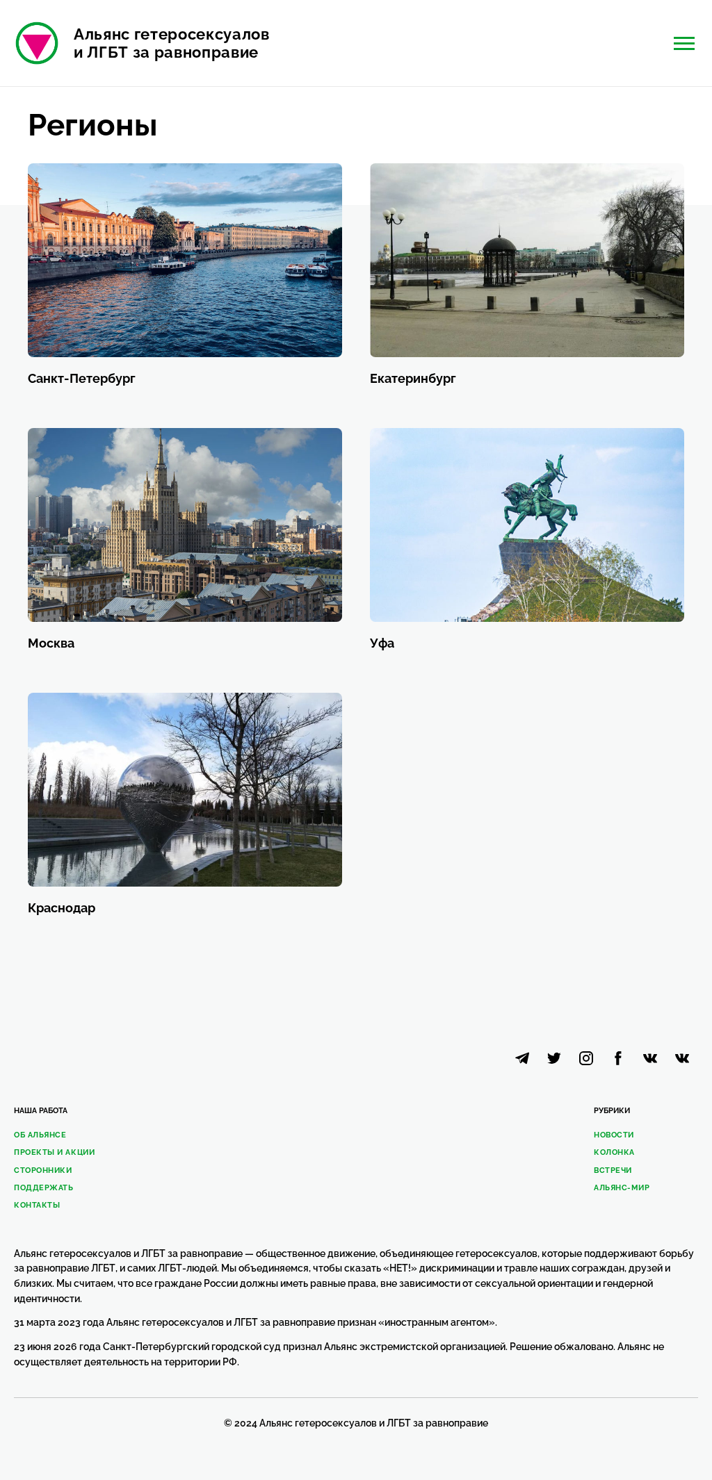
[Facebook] (618, 1058)
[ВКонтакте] (682, 1058)
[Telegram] (522, 1058)
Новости (614, 1135)
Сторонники (43, 1170)
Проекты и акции (54, 1152)
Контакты (37, 1205)
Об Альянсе (40, 1135)
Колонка (614, 1152)
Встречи (613, 1170)
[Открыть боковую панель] (684, 43)
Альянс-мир (622, 1187)
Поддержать (44, 1187)
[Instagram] (586, 1058)
